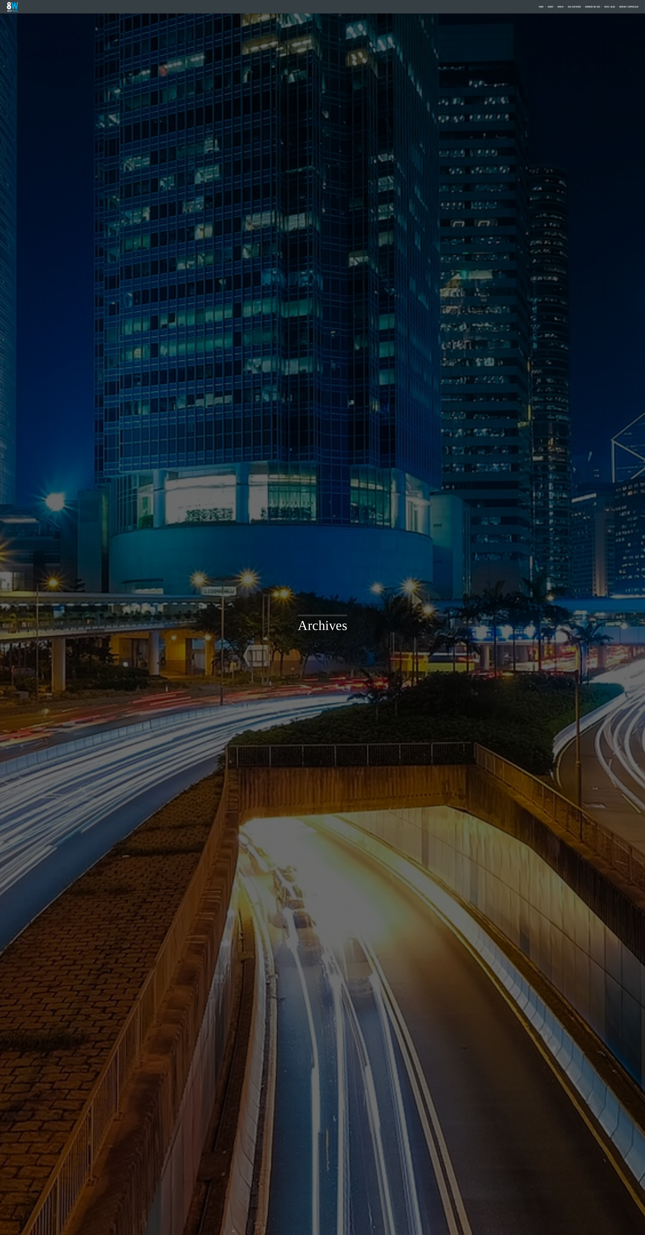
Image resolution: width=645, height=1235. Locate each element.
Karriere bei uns (592, 6)
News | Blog (609, 6)
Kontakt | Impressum (628, 6)
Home (541, 6)
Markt (550, 6)
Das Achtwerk (574, 6)
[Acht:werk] (12, 6)
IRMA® (561, 6)
